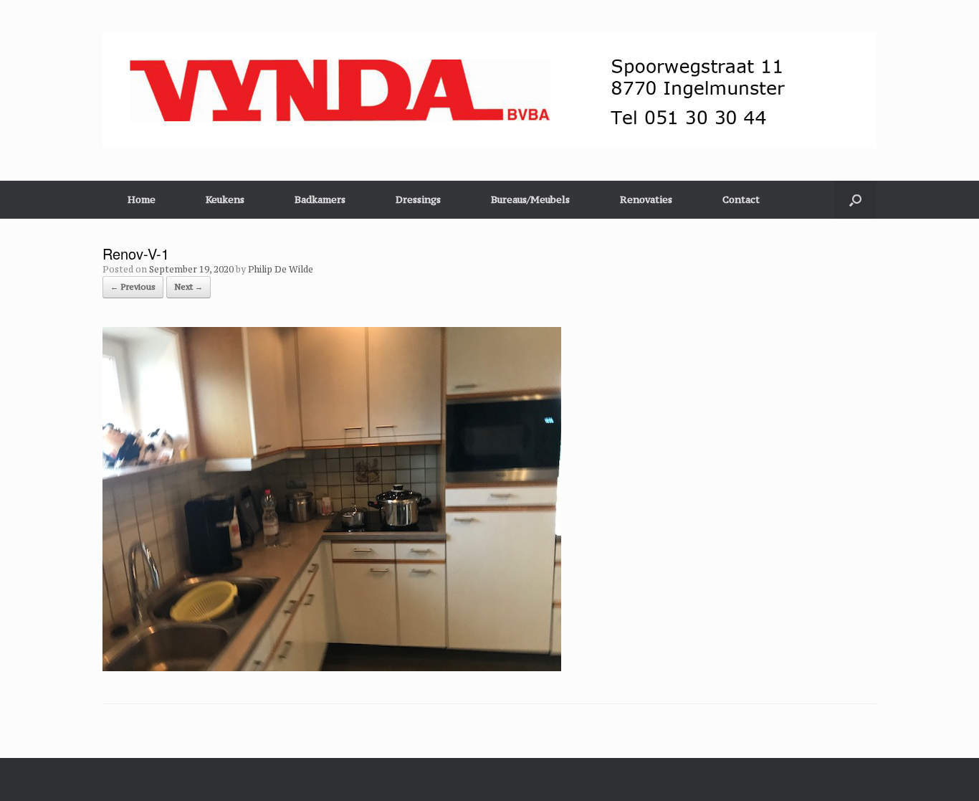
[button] (855, 200)
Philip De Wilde (280, 269)
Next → (188, 287)
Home (142, 199)
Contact (741, 199)
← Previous (133, 287)
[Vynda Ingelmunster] (489, 90)
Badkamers (320, 199)
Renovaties (646, 199)
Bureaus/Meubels (530, 199)
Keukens (225, 199)
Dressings (418, 199)
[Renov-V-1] (331, 667)
